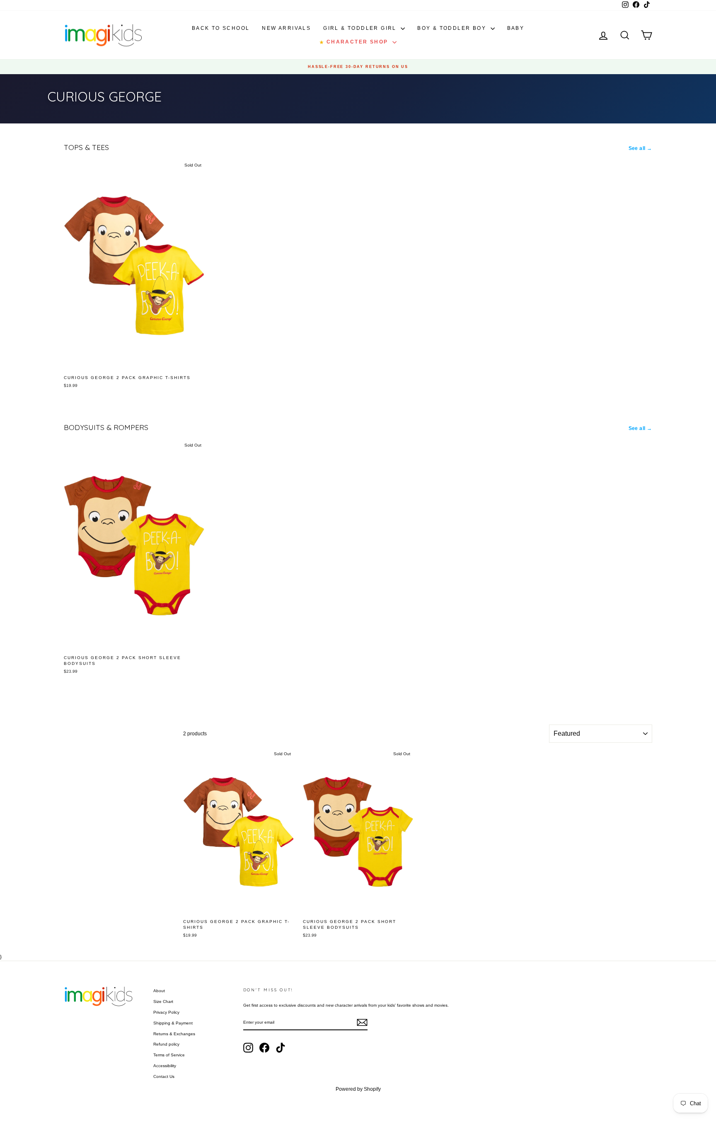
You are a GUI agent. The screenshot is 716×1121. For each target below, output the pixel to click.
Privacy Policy (166, 1012)
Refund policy (166, 1044)
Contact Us (163, 1076)
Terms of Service (169, 1055)
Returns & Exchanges (174, 1034)
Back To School (221, 28)
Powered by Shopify (358, 1089)
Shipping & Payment (173, 1023)
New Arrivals (286, 28)
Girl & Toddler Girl (361, 28)
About (159, 990)
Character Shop (354, 42)
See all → (641, 148)
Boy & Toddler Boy (452, 28)
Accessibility (164, 1065)
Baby (516, 28)
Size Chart (163, 1001)
